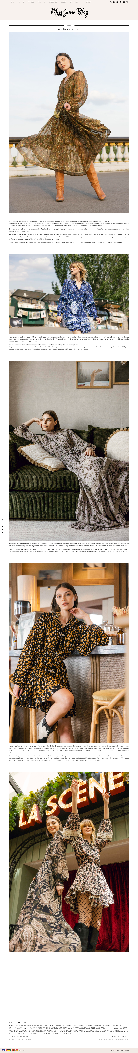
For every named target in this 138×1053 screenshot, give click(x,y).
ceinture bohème (26, 1025)
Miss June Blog (69, 12)
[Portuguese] (14, 1050)
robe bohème (56, 1027)
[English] (3, 1050)
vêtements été (66, 1033)
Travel (31, 2)
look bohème (70, 1025)
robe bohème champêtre (90, 1027)
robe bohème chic (109, 1027)
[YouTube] (117, 2)
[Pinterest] (114, 2)
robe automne (44, 1027)
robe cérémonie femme (64, 1028)
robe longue (48, 1030)
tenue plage (118, 1032)
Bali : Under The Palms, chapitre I (114, 1038)
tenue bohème (106, 1032)
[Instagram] (111, 2)
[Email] (124, 2)
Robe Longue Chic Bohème (84, 1030)
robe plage (29, 1032)
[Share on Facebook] (19, 1022)
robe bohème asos (71, 1027)
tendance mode (92, 1032)
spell (70, 1032)
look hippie (97, 1025)
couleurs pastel (41, 1025)
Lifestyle (53, 2)
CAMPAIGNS (69, 25)
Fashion (41, 2)
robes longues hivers (44, 1032)
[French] (5, 1050)
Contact (87, 2)
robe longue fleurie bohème (108, 1030)
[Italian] (11, 1050)
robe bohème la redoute (23, 1028)
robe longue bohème (63, 1030)
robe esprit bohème (118, 1028)
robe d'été (90, 1028)
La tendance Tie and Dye (20, 1038)
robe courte (80, 1028)
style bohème (79, 1032)
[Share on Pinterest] (24, 1022)
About (63, 2)
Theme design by (120, 1050)
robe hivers (37, 1030)
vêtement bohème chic (49, 1033)
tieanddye (34, 1033)
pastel (22, 1027)
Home (21, 2)
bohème (14, 1025)
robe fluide (26, 1030)
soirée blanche (60, 1032)
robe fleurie (14, 1030)
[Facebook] (121, 2)
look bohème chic (84, 1025)
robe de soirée (102, 1028)
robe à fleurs (31, 1027)
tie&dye (26, 1033)
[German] (8, 1050)
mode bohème (109, 1025)
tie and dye (17, 1033)
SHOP (13, 2)
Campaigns (75, 2)
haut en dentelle (56, 1025)
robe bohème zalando (44, 1028)
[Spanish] (17, 1050)
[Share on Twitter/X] (21, 1022)
